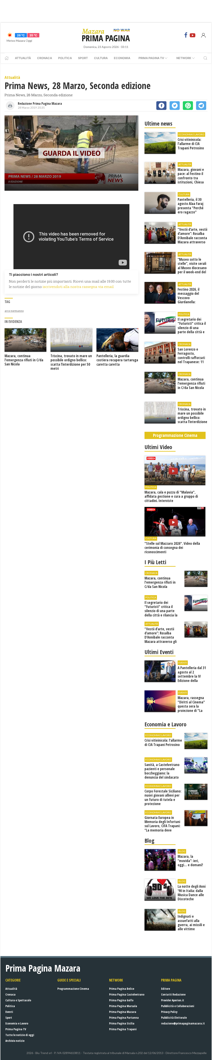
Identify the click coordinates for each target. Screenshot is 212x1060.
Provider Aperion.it (172, 1000)
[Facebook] (186, 35)
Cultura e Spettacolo (18, 1000)
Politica (65, 58)
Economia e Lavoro (16, 1023)
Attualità (23, 58)
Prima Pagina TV (15, 1029)
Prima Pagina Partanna (124, 1018)
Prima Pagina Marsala (123, 1006)
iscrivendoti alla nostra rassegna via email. (78, 286)
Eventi (9, 1012)
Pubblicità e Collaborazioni (177, 1006)
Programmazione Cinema (73, 989)
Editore (165, 989)
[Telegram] (201, 105)
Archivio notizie (14, 1041)
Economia (122, 58)
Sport (83, 58)
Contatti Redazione (173, 994)
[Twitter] (175, 105)
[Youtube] (192, 35)
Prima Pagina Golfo (121, 1000)
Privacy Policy (169, 1012)
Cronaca (44, 58)
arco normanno (14, 311)
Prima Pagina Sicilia (121, 1023)
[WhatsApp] (188, 105)
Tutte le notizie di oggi (19, 1035)
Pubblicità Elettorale (174, 1018)
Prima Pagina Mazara (122, 1012)
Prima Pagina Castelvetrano (126, 994)
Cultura (101, 58)
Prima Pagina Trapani (123, 1029)
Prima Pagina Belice (121, 989)
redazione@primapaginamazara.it (183, 1023)
